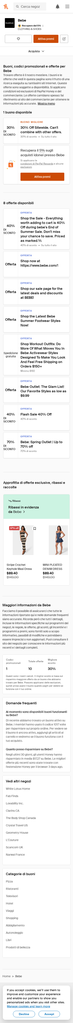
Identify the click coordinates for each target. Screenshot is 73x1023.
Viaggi (10, 911)
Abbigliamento (15, 925)
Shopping (12, 918)
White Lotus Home (18, 789)
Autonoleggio (14, 933)
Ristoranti (12, 889)
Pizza (9, 881)
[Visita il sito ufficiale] (64, 39)
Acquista (34, 51)
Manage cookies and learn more (28, 1006)
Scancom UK (14, 847)
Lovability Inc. (14, 803)
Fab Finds (12, 796)
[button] (67, 6)
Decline (24, 1014)
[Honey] (6, 6)
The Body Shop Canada (21, 818)
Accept (49, 1014)
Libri (8, 940)
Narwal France (15, 854)
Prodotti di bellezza (18, 947)
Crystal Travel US (17, 825)
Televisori (12, 896)
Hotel (9, 903)
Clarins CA (12, 811)
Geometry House (17, 832)
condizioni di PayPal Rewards (36, 163)
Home (6, 976)
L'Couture (12, 840)
